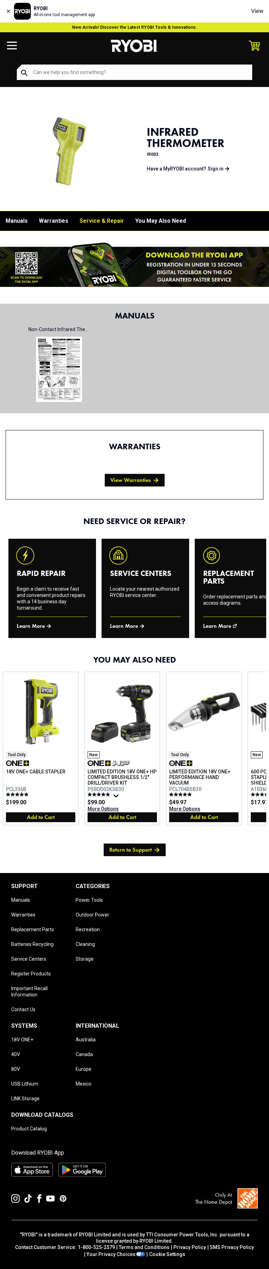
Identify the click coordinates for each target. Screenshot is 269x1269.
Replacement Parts (32, 929)
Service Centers (28, 959)
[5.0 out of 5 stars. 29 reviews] (181, 794)
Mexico (83, 1084)
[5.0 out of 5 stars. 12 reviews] (18, 794)
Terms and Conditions (144, 1247)
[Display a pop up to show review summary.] (117, 797)
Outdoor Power (92, 915)
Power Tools (89, 900)
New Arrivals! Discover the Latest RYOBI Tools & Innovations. (134, 27)
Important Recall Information (29, 992)
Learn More (31, 626)
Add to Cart (41, 817)
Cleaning (85, 944)
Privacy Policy (189, 1247)
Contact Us (23, 1009)
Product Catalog (29, 1129)
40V (15, 1054)
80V (15, 1069)
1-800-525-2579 (96, 1247)
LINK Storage (25, 1098)
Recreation (88, 929)
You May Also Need (160, 220)
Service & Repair (102, 220)
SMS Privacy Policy (232, 1247)
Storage (85, 959)
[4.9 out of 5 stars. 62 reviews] (100, 794)
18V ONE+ (22, 1039)
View (257, 11)
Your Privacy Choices (111, 1254)
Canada (84, 1054)
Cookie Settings (167, 1254)
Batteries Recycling (32, 944)
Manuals (17, 220)
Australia (86, 1039)
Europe (83, 1069)
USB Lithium (24, 1084)
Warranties (53, 220)
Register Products (31, 973)
